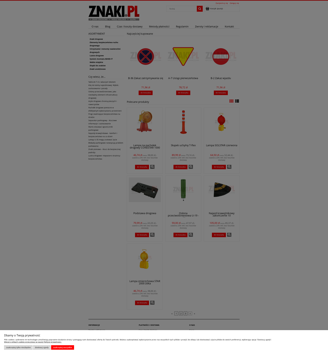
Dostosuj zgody (42, 347)
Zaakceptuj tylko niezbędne (18, 347)
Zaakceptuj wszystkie (62, 347)
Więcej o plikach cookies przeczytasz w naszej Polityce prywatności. (33, 342)
